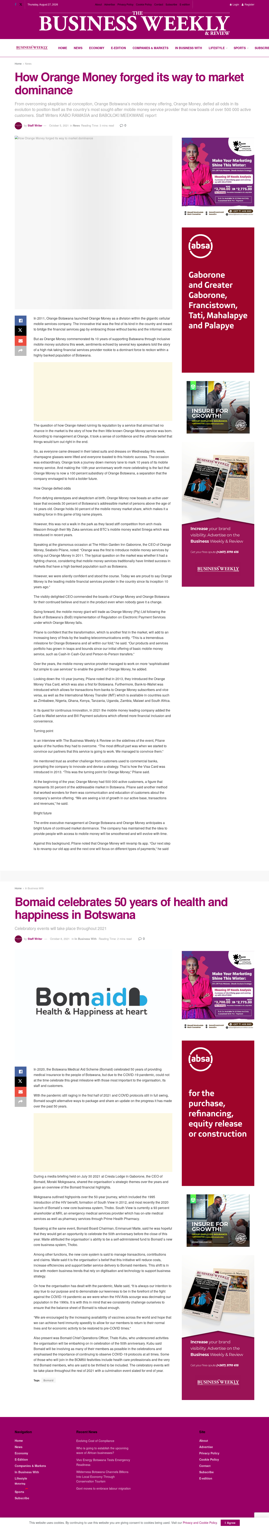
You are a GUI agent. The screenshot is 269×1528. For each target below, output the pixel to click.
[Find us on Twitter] (20, 4)
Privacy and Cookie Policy (200, 1522)
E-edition (185, 4)
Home (62, 48)
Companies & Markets (150, 48)
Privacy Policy (125, 4)
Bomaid (49, 1380)
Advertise (109, 4)
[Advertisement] (103, 391)
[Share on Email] (20, 341)
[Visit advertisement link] (134, 24)
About (98, 4)
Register (249, 4)
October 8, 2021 (60, 939)
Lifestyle (217, 48)
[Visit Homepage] (32, 48)
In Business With (188, 48)
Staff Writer (35, 125)
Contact (158, 4)
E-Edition (118, 48)
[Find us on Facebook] (15, 4)
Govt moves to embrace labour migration (103, 1488)
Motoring (20, 1483)
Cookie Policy (144, 4)
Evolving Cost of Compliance (95, 1441)
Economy (96, 48)
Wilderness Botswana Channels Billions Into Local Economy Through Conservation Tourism (102, 1476)
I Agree (230, 1523)
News (78, 48)
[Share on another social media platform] (20, 351)
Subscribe (171, 4)
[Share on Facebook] (20, 321)
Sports (240, 48)
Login (235, 4)
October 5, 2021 (59, 125)
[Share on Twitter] (20, 331)
